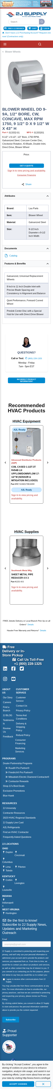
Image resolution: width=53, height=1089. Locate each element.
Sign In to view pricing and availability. (26, 171)
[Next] (47, 464)
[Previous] (5, 464)
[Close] (43, 1084)
